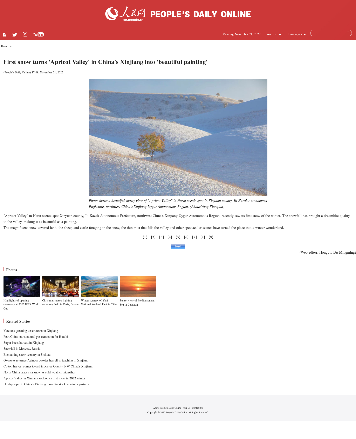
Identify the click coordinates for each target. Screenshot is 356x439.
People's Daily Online (17, 72)
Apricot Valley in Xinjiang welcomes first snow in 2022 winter (44, 378)
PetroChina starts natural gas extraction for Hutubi (36, 336)
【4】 (170, 237)
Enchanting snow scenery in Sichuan (27, 354)
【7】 (194, 237)
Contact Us (197, 407)
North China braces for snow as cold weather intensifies (40, 372)
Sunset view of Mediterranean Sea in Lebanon (137, 302)
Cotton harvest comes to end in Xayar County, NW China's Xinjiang (48, 366)
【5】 (178, 237)
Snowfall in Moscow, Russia (22, 348)
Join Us (187, 407)
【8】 (203, 237)
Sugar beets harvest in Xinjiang (24, 342)
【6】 (186, 237)
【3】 (161, 237)
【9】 (211, 237)
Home (4, 46)
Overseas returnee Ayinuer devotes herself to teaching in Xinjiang (46, 360)
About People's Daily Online (167, 407)
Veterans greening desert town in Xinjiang (31, 330)
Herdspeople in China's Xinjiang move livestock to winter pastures (46, 384)
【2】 (153, 237)
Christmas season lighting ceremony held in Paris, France (60, 302)
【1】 (145, 237)
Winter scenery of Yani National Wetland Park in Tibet (99, 302)
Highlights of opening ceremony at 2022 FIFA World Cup (21, 304)
